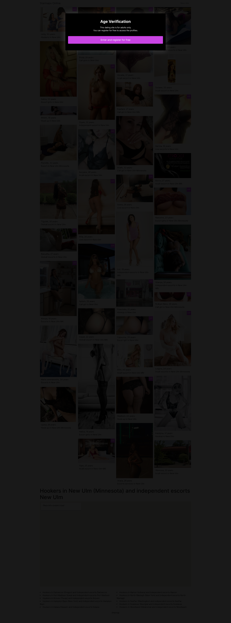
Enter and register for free (115, 40)
